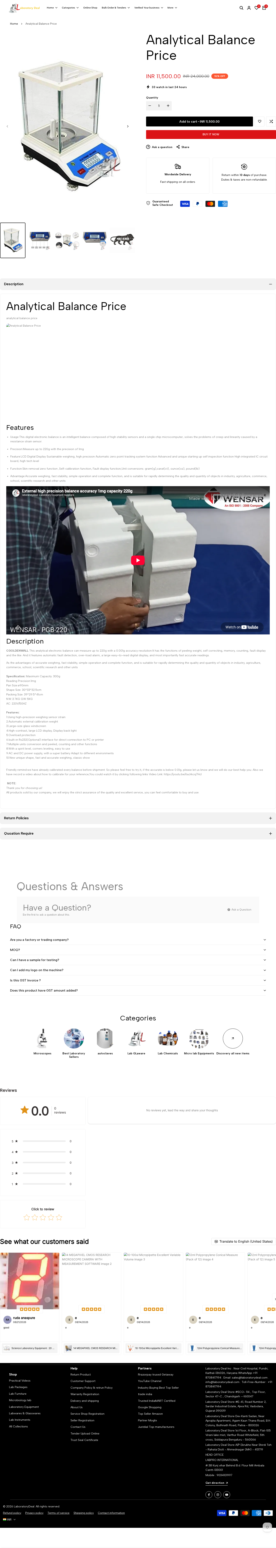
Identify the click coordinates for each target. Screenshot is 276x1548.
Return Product (81, 1374)
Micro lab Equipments (199, 1053)
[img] (29, 1309)
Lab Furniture (17, 1394)
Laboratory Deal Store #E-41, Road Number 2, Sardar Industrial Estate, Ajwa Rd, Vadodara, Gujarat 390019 (236, 1406)
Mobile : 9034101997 (218, 1475)
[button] (259, 121)
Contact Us (78, 1427)
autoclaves (105, 1053)
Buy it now (211, 134)
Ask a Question (241, 909)
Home (14, 23)
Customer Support (83, 1381)
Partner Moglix (147, 1420)
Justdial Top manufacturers (156, 1427)
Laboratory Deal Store (220, 1416)
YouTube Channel (149, 1381)
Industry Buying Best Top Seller (158, 1387)
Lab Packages (18, 1387)
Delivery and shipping (85, 1401)
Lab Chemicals (168, 1053)
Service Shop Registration (87, 1413)
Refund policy (12, 1513)
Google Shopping (149, 1407)
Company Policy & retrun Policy (92, 1387)
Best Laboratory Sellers (73, 1055)
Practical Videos (20, 1380)
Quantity (152, 97)
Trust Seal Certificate (84, 1440)
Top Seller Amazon (150, 1413)
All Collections (18, 1426)
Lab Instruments (19, 1420)
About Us (77, 1407)
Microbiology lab (20, 1400)
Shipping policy (84, 1513)
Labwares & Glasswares (25, 1413)
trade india (145, 1394)
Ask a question (161, 147)
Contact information (111, 1513)
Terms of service (58, 1513)
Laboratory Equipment (24, 1407)
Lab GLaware (136, 1053)
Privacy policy (34, 1513)
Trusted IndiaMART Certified (156, 1401)
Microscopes (42, 1053)
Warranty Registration (85, 1394)
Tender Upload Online (85, 1433)
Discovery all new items (232, 1053)
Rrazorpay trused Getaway (155, 1374)
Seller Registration (82, 1420)
